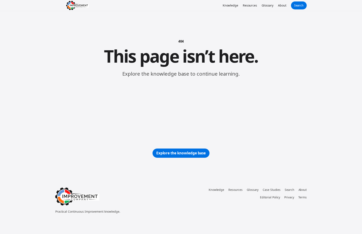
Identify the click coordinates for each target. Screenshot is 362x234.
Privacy (289, 197)
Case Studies (272, 190)
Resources (250, 5)
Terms (302, 197)
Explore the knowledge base (181, 153)
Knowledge (230, 5)
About (282, 5)
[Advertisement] (181, 113)
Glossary (267, 5)
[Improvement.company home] (77, 5)
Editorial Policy (270, 197)
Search (299, 5)
